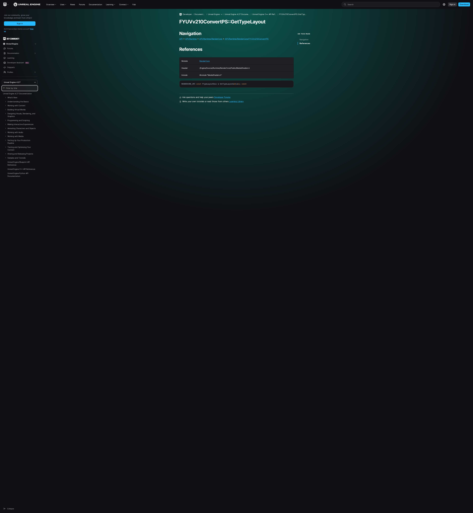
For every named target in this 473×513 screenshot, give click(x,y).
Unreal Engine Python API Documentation (18, 174)
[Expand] (6, 97)
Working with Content (16, 105)
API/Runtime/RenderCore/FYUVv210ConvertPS (247, 39)
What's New (12, 97)
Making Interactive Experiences (21, 124)
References (305, 43)
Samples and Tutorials (17, 158)
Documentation (199, 14)
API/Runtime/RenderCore (210, 39)
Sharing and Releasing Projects (20, 154)
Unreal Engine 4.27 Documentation (17, 94)
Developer (187, 14)
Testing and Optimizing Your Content (19, 148)
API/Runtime (191, 39)
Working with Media (16, 136)
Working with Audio (15, 132)
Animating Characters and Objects (22, 128)
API (181, 39)
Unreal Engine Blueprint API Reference (19, 163)
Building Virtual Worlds (17, 110)
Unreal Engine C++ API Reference (21, 169)
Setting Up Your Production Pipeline (19, 141)
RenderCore (205, 61)
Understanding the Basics (18, 102)
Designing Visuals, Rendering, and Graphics (21, 115)
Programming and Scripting (19, 120)
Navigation (304, 39)
